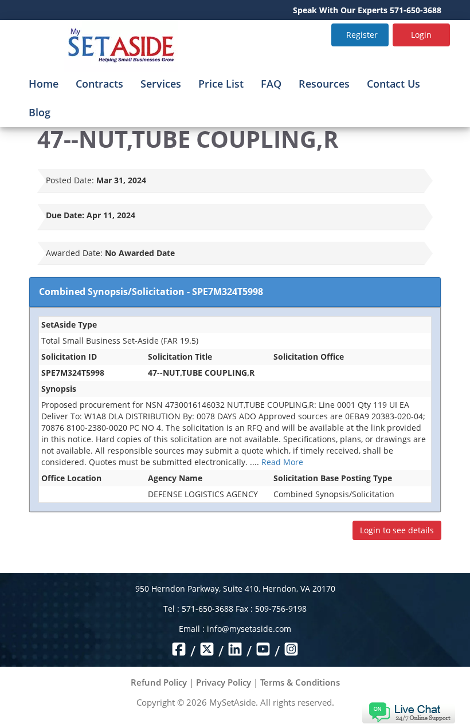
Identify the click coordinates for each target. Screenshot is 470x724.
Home (43, 84)
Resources (324, 84)
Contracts (99, 84)
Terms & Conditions (300, 682)
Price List (221, 84)
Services (160, 84)
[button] (408, 711)
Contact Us (393, 84)
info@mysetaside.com (249, 628)
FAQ (271, 84)
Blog (39, 112)
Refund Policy (159, 682)
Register (362, 34)
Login (421, 34)
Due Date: (65, 215)
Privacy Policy (223, 682)
